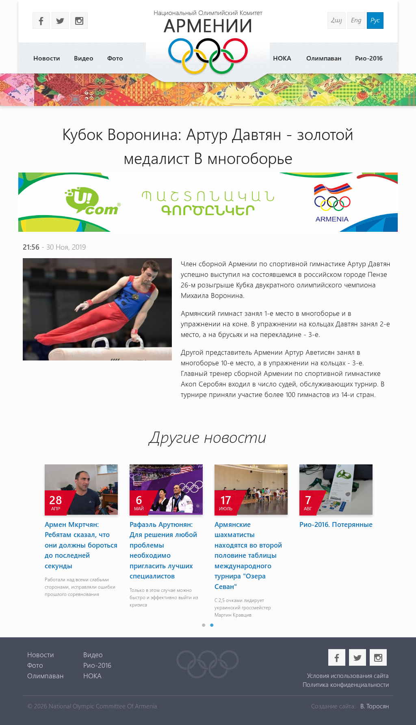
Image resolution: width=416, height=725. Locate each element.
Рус (375, 19)
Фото (115, 58)
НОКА (282, 58)
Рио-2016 (369, 58)
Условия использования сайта (348, 675)
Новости (46, 58)
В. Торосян (374, 706)
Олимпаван (323, 58)
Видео (83, 58)
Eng (356, 19)
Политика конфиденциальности (346, 684)
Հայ (336, 19)
